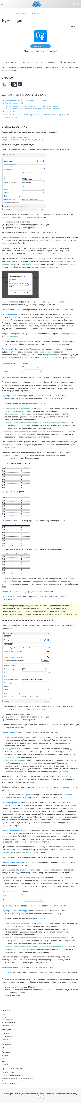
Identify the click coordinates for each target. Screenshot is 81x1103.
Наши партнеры (7, 1042)
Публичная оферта (8, 1072)
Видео (26, 62)
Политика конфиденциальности (12, 1075)
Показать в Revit (40, 46)
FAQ (3, 1014)
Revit (3, 1058)
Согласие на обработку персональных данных (17, 1078)
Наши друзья (6, 1044)
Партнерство (6, 1039)
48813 (76, 26)
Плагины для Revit (20, 13)
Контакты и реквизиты (9, 1083)
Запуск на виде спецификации (15, 137)
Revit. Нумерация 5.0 (14, 112)
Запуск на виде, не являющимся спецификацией (23, 140)
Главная (5, 13)
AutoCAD (5, 1056)
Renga (4, 1061)
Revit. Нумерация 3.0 (14, 103)
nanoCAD (5, 1064)
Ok (41, 1097)
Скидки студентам (8, 1025)
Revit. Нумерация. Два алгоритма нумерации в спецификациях (32, 109)
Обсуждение (69, 62)
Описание (11, 62)
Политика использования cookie (13, 1081)
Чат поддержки (7, 1020)
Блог (3, 1047)
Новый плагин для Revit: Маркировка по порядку (26, 100)
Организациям (7, 1036)
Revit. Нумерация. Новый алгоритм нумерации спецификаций (32, 106)
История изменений (46, 62)
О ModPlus (5, 1034)
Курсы (4, 1017)
